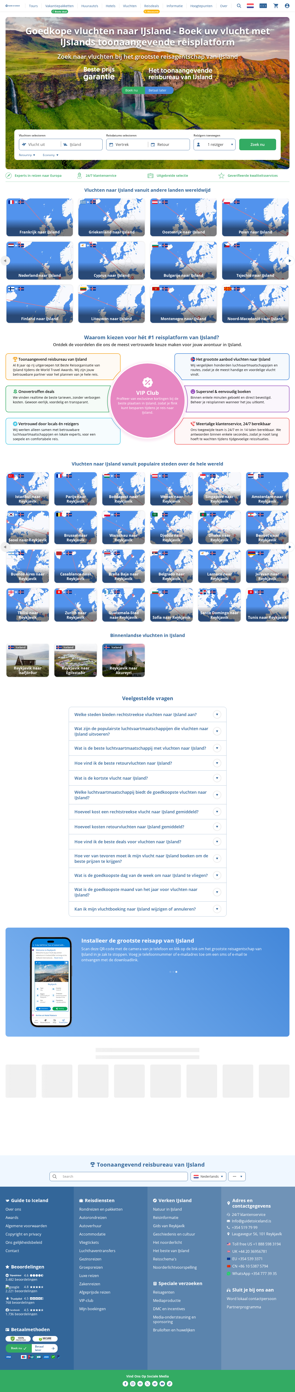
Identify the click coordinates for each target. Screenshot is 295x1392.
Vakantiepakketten (59, 6)
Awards (12, 1217)
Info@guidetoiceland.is (251, 1221)
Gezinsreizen (90, 1259)
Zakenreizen (89, 1284)
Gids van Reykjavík (169, 1226)
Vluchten (130, 6)
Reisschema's (165, 1259)
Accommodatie (92, 1234)
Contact (12, 1250)
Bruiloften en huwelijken (174, 1330)
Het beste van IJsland (171, 1250)
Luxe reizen (89, 1275)
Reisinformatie (165, 1217)
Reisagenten (163, 1292)
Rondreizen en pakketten (101, 1209)
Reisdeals (151, 6)
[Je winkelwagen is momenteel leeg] (275, 5)
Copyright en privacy (23, 1234)
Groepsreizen (91, 1267)
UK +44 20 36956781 (249, 1251)
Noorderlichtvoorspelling (175, 1267)
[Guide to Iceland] (13, 5)
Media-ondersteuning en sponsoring (174, 1319)
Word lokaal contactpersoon (251, 1298)
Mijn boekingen (92, 1308)
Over (223, 6)
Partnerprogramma (244, 1307)
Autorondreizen (93, 1217)
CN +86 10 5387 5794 (250, 1266)
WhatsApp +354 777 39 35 (254, 1273)
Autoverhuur (90, 1226)
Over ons (13, 1209)
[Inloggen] (287, 5)
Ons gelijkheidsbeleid (24, 1242)
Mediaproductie (167, 1300)
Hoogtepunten (201, 6)
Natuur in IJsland (167, 1209)
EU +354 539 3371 (247, 1258)
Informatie (175, 6)
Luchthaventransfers (97, 1250)
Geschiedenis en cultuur (174, 1234)
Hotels (110, 6)
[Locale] (250, 5)
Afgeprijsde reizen (94, 1292)
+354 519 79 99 (244, 1227)
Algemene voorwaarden (26, 1226)
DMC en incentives (169, 1308)
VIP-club (86, 1300)
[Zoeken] (239, 5)
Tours (33, 6)
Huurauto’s (89, 6)
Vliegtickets (89, 1242)
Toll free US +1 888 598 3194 (256, 1244)
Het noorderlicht (167, 1242)
